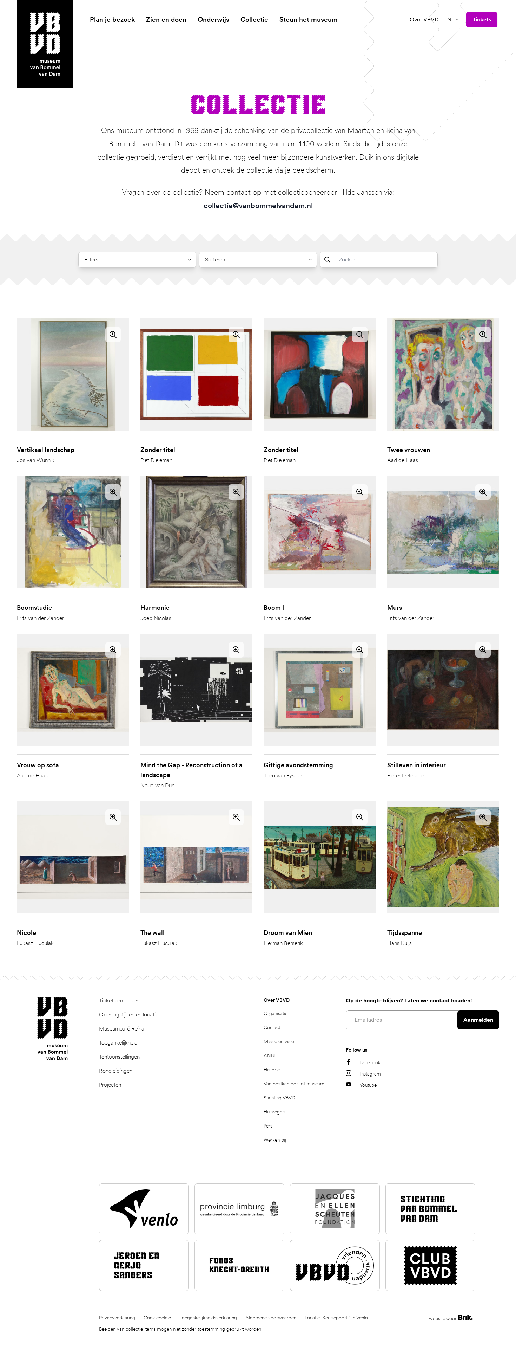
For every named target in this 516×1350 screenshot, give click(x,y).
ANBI (269, 1055)
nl (451, 19)
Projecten (110, 1084)
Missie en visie (279, 1041)
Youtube (368, 1085)
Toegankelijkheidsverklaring (208, 1317)
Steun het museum (308, 19)
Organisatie (275, 1013)
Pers (268, 1126)
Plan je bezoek (112, 19)
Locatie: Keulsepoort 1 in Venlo (336, 1317)
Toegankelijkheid (118, 1042)
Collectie (254, 19)
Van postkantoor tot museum (294, 1083)
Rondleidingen (115, 1070)
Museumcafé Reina (121, 1028)
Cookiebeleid (157, 1317)
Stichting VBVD (279, 1097)
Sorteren (215, 259)
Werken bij (275, 1140)
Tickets (481, 19)
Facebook (370, 1062)
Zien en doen (166, 19)
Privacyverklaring (117, 1317)
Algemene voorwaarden (270, 1317)
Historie (272, 1069)
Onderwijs (213, 19)
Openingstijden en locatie (128, 1014)
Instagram (370, 1074)
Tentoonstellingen (119, 1056)
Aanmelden (478, 1019)
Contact (272, 1027)
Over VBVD (424, 19)
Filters (91, 259)
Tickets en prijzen (119, 1000)
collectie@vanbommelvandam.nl (258, 205)
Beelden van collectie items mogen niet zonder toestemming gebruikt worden (180, 1329)
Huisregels (274, 1112)
